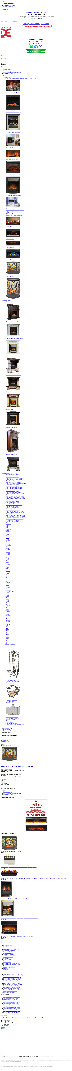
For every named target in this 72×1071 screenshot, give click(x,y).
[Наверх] (1, 1054)
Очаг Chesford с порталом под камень (15, 517)
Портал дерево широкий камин (13, 321)
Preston (7, 614)
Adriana (8, 527)
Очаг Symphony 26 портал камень (14, 508)
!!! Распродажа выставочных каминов (35, 26)
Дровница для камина (11, 700)
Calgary (8, 544)
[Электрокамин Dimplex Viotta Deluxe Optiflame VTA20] (7, 897)
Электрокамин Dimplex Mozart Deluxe (12, 1006)
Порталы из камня (10, 355)
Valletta (7, 634)
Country (8, 553)
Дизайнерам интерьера (8, 3)
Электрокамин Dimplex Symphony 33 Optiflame (11, 1003)
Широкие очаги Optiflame (12, 159)
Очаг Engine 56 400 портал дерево (14, 478)
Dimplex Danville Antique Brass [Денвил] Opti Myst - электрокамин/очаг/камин (19, 918)
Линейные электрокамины (12, 521)
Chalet (7, 548)
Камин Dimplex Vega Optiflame (10, 999)
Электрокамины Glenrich (9, 992)
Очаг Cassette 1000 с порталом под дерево (16, 483)
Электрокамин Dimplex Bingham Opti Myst (11, 989)
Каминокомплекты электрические (12, 72)
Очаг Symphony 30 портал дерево (14, 488)
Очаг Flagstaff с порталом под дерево (15, 493)
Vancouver (8, 635)
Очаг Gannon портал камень (13, 506)
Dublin (7, 562)
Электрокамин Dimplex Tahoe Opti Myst (12, 987)
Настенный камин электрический (14, 195)
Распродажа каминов (8, 1)
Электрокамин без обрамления (13, 520)
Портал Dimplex (8, 71)
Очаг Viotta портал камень (12, 507)
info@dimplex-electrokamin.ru (36, 44)
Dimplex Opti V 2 (10, 239)
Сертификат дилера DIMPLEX (47, 1056)
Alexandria (8, 529)
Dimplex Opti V (9, 226)
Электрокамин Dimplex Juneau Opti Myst (13, 975)
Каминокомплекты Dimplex (10, 473)
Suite (7, 625)
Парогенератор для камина (12, 720)
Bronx (7, 541)
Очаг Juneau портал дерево (12, 477)
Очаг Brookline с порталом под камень (15, 515)
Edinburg (8, 564)
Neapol (7, 600)
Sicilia (7, 623)
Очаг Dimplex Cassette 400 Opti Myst (12, 977)
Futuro (7, 568)
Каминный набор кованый (12, 681)
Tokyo (7, 628)
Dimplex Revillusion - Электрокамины (15, 210)
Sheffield (8, 621)
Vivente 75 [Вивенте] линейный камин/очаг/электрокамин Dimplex (17, 936)
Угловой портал (10, 409)
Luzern (7, 592)
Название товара (5, 741)
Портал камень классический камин (15, 392)
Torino (7, 629)
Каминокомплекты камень (12, 501)
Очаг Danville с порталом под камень (15, 513)
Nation (7, 599)
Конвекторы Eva (7, 960)
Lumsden (8, 588)
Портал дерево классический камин (14, 338)
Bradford (8, 540)
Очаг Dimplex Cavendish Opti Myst (11, 979)
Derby (7, 559)
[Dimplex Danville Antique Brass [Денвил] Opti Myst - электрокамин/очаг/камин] (8, 916)
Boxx (7, 539)
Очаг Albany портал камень (12, 502)
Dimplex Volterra (10, 259)
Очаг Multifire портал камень (13, 510)
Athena (7, 534)
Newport (8, 601)
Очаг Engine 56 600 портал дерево (14, 479)
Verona (7, 638)
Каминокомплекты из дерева (13, 474)
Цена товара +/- (4, 740)
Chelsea (8, 549)
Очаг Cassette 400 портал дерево (14, 480)
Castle (7, 546)
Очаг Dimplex (7, 69)
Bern (7, 536)
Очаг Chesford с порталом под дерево (15, 500)
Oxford (7, 606)
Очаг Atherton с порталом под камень (15, 512)
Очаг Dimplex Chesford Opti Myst (11, 980)
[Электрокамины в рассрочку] (36, 53)
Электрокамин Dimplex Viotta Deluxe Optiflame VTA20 (14, 898)
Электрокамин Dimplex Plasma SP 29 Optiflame (11, 1011)
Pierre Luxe (8, 610)
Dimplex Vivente (10, 211)
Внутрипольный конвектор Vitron (11, 964)
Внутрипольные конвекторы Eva (11, 963)
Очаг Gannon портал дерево (13, 484)
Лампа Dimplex (9, 722)
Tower (7, 630)
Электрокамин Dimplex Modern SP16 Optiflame (11, 998)
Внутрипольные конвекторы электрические (13, 965)
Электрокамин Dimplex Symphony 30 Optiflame (11, 1002)
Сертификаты (6, 958)
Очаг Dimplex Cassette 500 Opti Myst (12, 982)
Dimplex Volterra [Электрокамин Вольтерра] (18, 766)
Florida (7, 567)
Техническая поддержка (9, 5)
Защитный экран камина (12, 717)
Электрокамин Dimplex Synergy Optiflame (11, 1000)
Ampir (7, 533)
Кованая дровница (10, 701)
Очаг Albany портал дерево (12, 475)
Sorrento (8, 624)
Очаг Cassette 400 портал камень (14, 503)
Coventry (8, 554)
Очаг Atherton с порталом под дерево (15, 494)
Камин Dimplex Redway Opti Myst (11, 985)
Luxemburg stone (10, 591)
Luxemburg (8, 590)
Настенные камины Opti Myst (13, 132)
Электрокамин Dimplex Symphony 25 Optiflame (11, 1004)
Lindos (7, 585)
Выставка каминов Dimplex (36, 12)
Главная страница (7, 75)
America (8, 531)
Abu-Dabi (8, 524)
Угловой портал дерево (11, 427)
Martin (7, 596)
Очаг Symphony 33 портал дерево (14, 489)
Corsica (8, 552)
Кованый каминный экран (12, 718)
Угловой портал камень (11, 454)
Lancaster (8, 582)
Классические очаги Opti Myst (13, 112)
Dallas (7, 558)
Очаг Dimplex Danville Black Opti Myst (12, 984)
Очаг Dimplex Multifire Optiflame (11, 1012)
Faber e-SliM (9, 212)
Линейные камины (10, 208)
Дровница (8, 683)
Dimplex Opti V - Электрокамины (14, 215)
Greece (7, 573)
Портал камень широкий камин (13, 375)
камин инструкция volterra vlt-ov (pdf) (10, 776)
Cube (7, 555)
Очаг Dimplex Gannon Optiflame (10, 1009)
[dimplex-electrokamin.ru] (6, 37)
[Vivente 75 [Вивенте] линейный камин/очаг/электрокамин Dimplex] (9, 935)
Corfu (7, 550)
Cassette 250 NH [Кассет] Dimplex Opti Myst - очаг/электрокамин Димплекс (18, 867)
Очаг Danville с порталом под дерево (15, 496)
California (8, 545)
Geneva (8, 571)
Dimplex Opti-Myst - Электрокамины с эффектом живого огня (21, 78)
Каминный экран (10, 702)
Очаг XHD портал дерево (12, 491)
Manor (7, 595)
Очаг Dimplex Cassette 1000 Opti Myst (12, 983)
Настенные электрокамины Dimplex (14, 519)
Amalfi (7, 530)
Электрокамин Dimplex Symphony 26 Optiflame (11, 997)
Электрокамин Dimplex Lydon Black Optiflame (11, 1008)
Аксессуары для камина (10, 73)
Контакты (5, 9)
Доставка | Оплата (7, 959)
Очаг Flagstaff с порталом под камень (15, 511)
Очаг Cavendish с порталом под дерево (15, 498)
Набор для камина (10, 680)
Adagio (7, 525)
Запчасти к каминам (11, 719)
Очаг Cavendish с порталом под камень (15, 516)
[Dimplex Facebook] (2, 1028)
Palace (7, 609)
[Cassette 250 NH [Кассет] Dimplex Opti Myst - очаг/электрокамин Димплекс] (9, 865)
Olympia (8, 605)
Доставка (5, 8)
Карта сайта (6, 968)
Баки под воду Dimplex (11, 723)
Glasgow (8, 572)
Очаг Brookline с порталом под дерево (15, 497)
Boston (7, 538)
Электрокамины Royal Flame (10, 991)
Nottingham (8, 602)
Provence (8, 615)
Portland (8, 611)
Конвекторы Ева (7, 962)
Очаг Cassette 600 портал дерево (14, 482)
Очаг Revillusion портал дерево (13, 492)
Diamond (8, 560)
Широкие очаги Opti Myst (12, 92)
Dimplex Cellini (9, 276)
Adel (7, 526)
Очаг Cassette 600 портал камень (14, 505)
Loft (7, 586)
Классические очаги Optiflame (13, 174)
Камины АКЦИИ (7, 951)
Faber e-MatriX (9, 213)
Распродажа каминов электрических (15, 724)
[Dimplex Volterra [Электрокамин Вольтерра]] (9, 761)
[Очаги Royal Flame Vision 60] (36, 815)
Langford (8, 583)
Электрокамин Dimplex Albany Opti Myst (13, 974)
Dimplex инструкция (8, 6)
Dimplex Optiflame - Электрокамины (14, 147)
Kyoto (7, 580)
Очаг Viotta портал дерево (12, 486)
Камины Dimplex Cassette (9, 967)
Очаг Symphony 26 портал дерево (14, 487)
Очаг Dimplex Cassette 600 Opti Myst (12, 978)
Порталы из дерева (10, 301)
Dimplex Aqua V (10, 247)
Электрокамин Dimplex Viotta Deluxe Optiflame (11, 1007)
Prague (7, 613)
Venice (7, 637)
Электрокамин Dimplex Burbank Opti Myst (11, 988)
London (8, 587)
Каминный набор (10, 646)
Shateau (8, 620)
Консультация (4, 783)
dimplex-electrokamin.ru (12, 1056)
